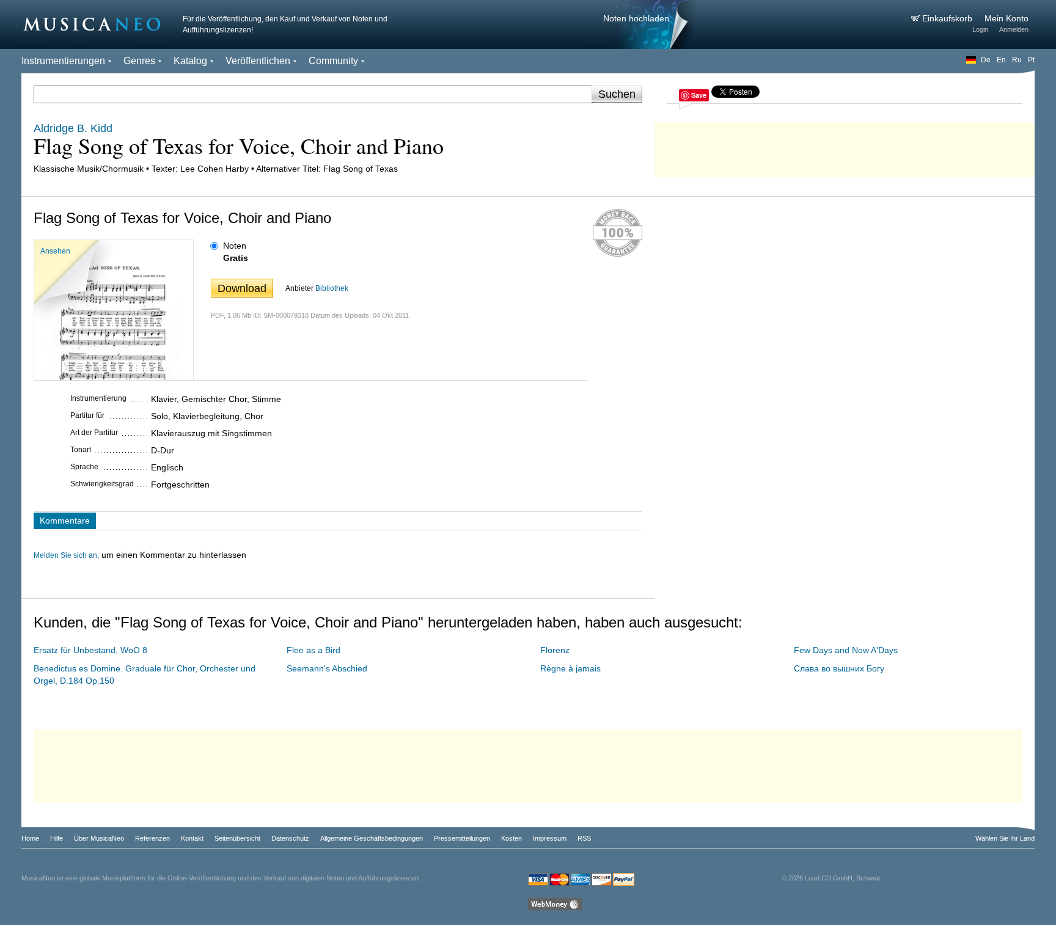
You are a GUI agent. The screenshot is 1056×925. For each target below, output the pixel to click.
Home (30, 838)
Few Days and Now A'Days (846, 650)
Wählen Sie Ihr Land (1005, 838)
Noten (234, 245)
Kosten (511, 838)
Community (333, 61)
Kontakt (192, 838)
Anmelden (1013, 29)
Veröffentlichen (258, 61)
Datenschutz (290, 838)
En (1001, 60)
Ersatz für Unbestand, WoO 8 (90, 650)
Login (980, 29)
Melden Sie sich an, (66, 555)
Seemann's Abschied (327, 668)
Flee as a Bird (313, 650)
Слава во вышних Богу (839, 668)
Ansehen (55, 251)
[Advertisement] (844, 146)
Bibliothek (331, 288)
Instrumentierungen (63, 61)
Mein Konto (1006, 18)
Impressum (549, 838)
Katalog (190, 61)
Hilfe (56, 838)
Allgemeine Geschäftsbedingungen (371, 838)
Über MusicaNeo (99, 838)
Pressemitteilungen (462, 838)
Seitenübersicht (237, 838)
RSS (584, 838)
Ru (1017, 60)
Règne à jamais (570, 668)
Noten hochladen (636, 18)
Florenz (555, 650)
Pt (1031, 60)
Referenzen (152, 838)
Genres (139, 61)
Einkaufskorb (948, 18)
